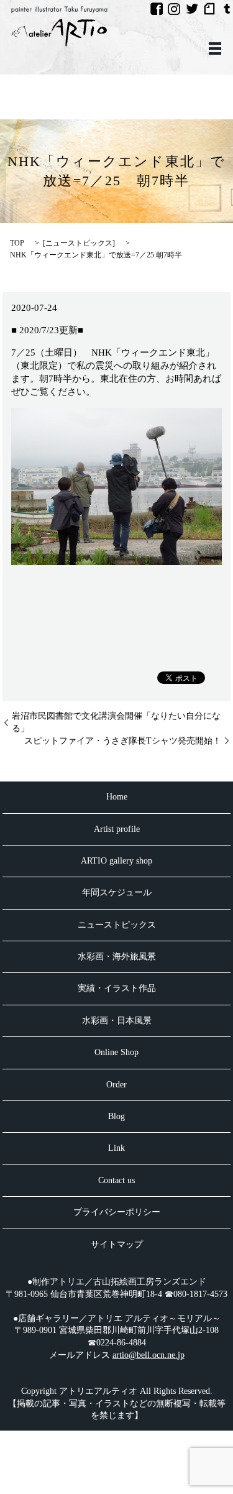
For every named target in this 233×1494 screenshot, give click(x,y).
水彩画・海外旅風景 (117, 956)
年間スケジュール (117, 892)
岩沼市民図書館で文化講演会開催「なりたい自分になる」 (116, 722)
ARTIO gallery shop (116, 860)
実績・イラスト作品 (117, 988)
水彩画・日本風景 (117, 1020)
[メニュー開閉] (215, 48)
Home (116, 796)
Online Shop (116, 1052)
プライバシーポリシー (116, 1212)
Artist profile (117, 829)
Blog (116, 1116)
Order (116, 1084)
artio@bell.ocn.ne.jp (148, 1355)
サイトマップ (117, 1244)
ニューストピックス (78, 243)
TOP (17, 243)
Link (116, 1148)
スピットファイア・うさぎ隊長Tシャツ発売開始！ (122, 740)
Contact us (116, 1180)
